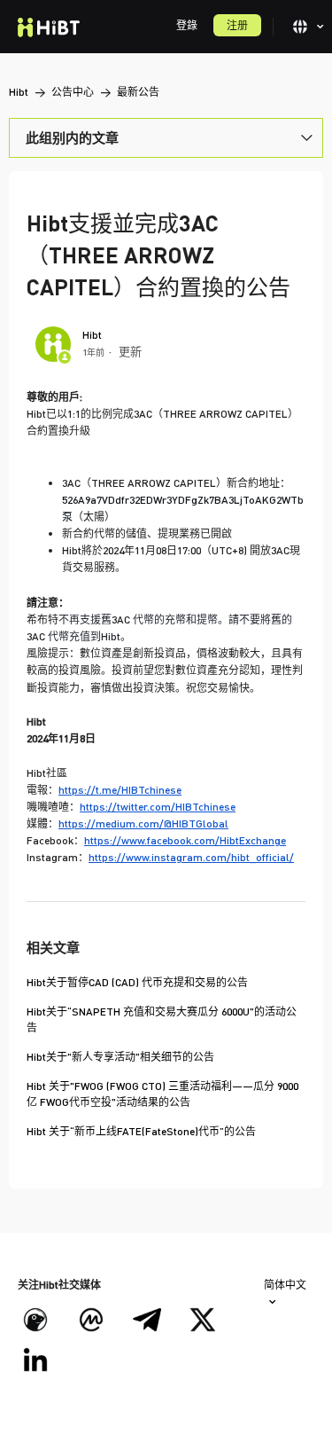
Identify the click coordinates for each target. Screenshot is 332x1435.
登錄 (186, 25)
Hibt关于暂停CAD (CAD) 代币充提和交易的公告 (137, 982)
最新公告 (138, 91)
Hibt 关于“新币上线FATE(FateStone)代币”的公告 (141, 1131)
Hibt (18, 91)
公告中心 (72, 91)
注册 (237, 25)
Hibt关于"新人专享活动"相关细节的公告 (120, 1056)
